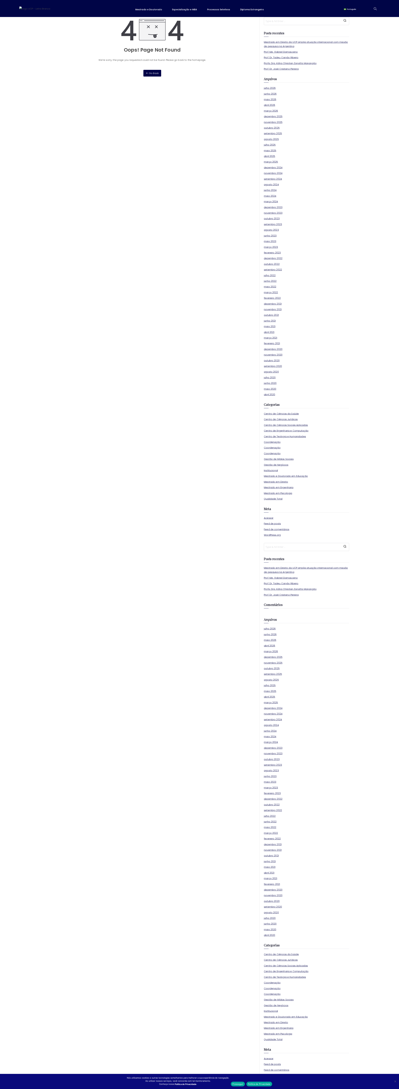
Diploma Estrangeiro (252, 9)
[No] (395, 1081)
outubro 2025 (272, 127)
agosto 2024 (271, 184)
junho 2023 (270, 235)
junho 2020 (270, 383)
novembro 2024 (273, 173)
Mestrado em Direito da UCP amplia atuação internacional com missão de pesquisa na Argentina (306, 44)
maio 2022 (270, 286)
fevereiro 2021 (272, 343)
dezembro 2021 (273, 303)
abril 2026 (269, 105)
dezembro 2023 (273, 207)
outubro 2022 (272, 264)
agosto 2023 (271, 229)
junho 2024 (270, 190)
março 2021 (270, 337)
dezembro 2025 (273, 116)
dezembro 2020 (273, 349)
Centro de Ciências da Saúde (281, 413)
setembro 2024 (273, 179)
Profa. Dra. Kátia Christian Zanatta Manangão (290, 63)
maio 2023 (270, 241)
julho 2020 (270, 377)
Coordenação (272, 442)
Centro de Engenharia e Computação (286, 430)
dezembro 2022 (273, 258)
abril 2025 (269, 156)
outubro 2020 (272, 360)
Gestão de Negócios (276, 464)
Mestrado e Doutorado (148, 9)
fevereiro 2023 (272, 252)
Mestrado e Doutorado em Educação (286, 476)
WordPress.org (272, 535)
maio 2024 (270, 196)
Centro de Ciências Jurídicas (281, 419)
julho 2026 (270, 88)
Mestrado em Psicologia (278, 493)
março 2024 (271, 201)
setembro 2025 (273, 133)
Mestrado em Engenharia (278, 487)
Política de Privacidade (259, 1084)
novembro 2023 (273, 212)
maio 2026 (270, 99)
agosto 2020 (271, 371)
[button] (151, 9)
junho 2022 (270, 281)
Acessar (268, 518)
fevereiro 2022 (272, 298)
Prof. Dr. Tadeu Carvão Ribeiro (281, 57)
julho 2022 (270, 275)
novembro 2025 (273, 122)
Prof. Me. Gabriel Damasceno (281, 51)
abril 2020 (269, 394)
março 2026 (271, 110)
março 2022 (271, 292)
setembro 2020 (273, 366)
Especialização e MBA (184, 9)
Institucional (271, 470)
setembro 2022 (273, 269)
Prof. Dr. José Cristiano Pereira (281, 68)
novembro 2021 (273, 309)
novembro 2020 (273, 354)
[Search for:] (306, 21)
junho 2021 (270, 320)
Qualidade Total (273, 498)
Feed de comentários (276, 529)
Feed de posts (272, 523)
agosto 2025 (271, 139)
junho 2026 (270, 93)
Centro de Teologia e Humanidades (285, 436)
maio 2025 (270, 150)
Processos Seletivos (218, 9)
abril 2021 (269, 332)
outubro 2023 (272, 218)
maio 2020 (270, 388)
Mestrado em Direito (276, 481)
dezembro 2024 (273, 167)
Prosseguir (237, 1084)
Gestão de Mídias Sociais (279, 459)
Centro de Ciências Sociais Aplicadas (286, 425)
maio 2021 (269, 326)
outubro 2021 (271, 315)
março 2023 (271, 247)
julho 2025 (270, 144)
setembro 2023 (273, 224)
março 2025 (271, 161)
